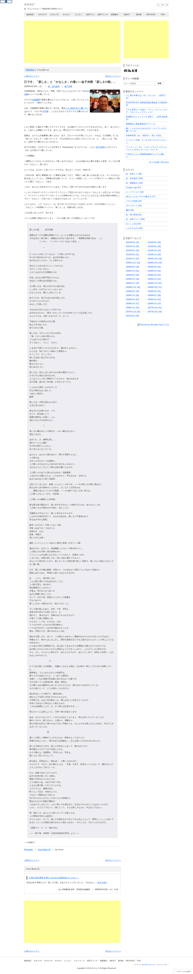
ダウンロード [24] (134, 205)
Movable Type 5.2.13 (148, 964)
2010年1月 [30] (132, 259)
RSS (163, 14)
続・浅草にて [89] (134, 174)
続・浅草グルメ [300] (135, 219)
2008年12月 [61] (155, 283)
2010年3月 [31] (132, 254)
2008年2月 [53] (154, 303)
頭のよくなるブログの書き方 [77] (140, 196)
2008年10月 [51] (155, 287)
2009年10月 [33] (155, 263)
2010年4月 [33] (154, 250)
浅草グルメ (90, 14)
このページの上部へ (183, 971)
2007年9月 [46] (132, 316)
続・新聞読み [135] (134, 183)
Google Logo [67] (133, 187)
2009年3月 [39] (132, 279)
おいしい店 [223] (133, 224)
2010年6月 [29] (154, 246)
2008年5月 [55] (132, 299)
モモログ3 (54, 14)
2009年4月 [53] (154, 275)
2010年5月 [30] (132, 250)
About (127, 14)
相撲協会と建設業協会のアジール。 (141, 124)
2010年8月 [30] (154, 242)
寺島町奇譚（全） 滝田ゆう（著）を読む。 (145, 135)
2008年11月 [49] (133, 287)
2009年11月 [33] (133, 263)
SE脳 (46, 111)
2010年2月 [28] (154, 254)
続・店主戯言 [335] (134, 178)
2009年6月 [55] (154, 271)
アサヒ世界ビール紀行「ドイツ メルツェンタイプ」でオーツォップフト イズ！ (147, 111)
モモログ (29, 4)
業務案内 (114, 14)
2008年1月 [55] (132, 307)
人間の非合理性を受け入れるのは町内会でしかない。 (54, 878)
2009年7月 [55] (132, 271)
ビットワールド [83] (135, 192)
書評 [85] (130, 210)
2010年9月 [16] (132, 242)
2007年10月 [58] (155, 312)
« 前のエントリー (32, 76)
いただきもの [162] (134, 228)
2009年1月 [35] (132, 283)
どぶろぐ (78, 14)
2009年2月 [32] (154, 279)
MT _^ (167, 964)
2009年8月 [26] (154, 267)
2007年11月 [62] (133, 312)
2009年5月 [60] (132, 275)
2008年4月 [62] (154, 299)
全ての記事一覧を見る (159, 162)
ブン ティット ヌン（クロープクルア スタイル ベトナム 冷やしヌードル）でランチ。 (146, 148)
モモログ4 (42, 14)
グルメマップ (79, 961)
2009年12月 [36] (155, 259)
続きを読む (102, 882)
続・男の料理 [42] (134, 215)
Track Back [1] (44, 849)
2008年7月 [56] (132, 295)
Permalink (28, 849)
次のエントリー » (113, 76)
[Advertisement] (72, 42)
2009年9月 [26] (132, 267)
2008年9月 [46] (132, 291)
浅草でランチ (102, 14)
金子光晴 (68, 86)
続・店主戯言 (54, 86)
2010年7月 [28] (132, 246)
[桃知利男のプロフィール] (130, 70)
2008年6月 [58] (154, 295)
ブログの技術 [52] (134, 201)
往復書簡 (36, 100)
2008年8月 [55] (154, 291)
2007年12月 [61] (155, 307)
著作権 (138, 14)
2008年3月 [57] (132, 303)
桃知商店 (30, 14)
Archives (150, 14)
